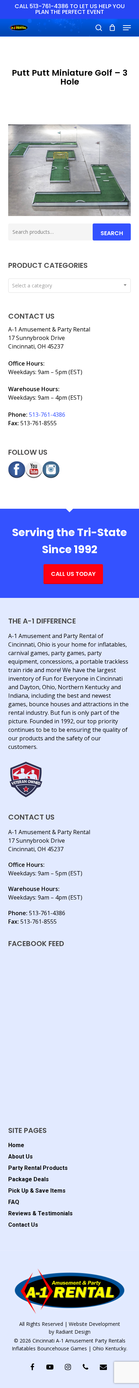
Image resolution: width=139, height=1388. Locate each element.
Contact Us (23, 1224)
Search (112, 233)
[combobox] (69, 286)
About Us (20, 1156)
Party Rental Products (38, 1168)
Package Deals (28, 1179)
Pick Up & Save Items (37, 1190)
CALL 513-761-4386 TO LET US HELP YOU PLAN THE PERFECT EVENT (70, 9)
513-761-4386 (47, 414)
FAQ (13, 1202)
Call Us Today (73, 574)
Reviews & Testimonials (40, 1213)
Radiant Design (73, 1331)
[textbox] (69, 286)
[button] (127, 27)
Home (16, 1145)
